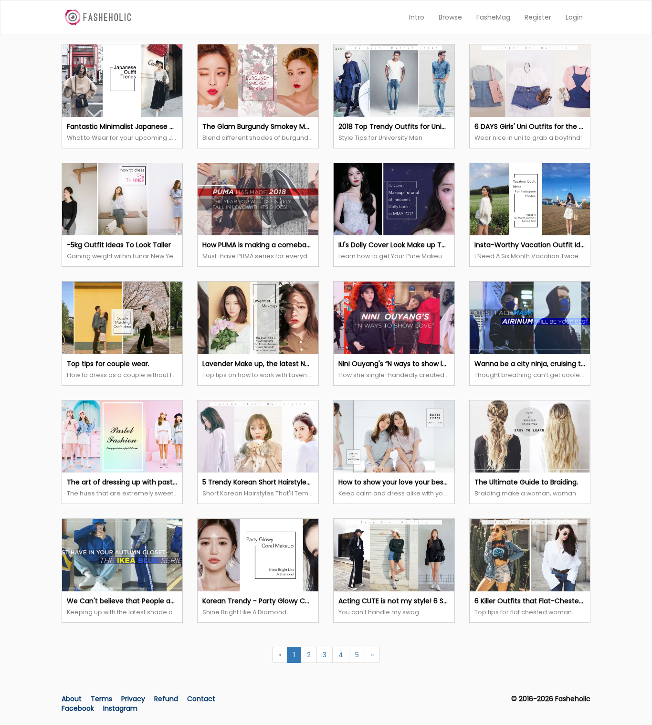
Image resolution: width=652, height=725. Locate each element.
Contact (201, 699)
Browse (450, 17)
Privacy (134, 699)
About (72, 699)
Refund (167, 699)
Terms (102, 699)
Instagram (120, 708)
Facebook (78, 708)
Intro (416, 17)
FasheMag (493, 17)
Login (574, 17)
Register (538, 17)
